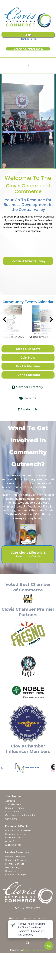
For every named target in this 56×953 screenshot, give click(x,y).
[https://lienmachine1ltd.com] (19, 768)
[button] (28, 64)
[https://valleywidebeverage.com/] (28, 723)
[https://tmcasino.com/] (28, 667)
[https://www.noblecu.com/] (28, 692)
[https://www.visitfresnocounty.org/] (28, 634)
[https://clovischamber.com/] (28, 17)
